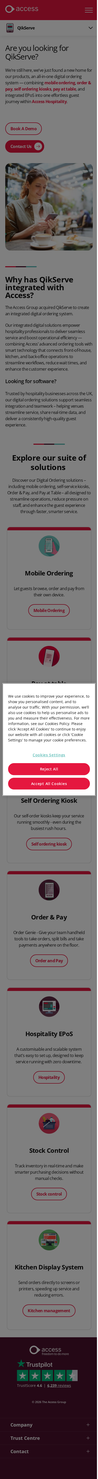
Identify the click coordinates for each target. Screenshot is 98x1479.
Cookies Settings (49, 754)
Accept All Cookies (49, 783)
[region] (48, 739)
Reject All (49, 769)
